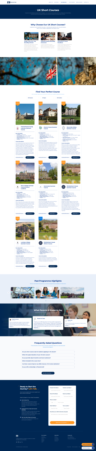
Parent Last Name (66, 393)
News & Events (79, 2)
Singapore (42, 439)
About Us (51, 2)
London (42, 438)
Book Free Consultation (61, 422)
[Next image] (87, 293)
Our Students (72, 2)
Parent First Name (54, 393)
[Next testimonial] (54, 332)
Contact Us (86, 2)
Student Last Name (67, 387)
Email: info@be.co (70, 436)
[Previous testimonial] (42, 332)
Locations (56, 2)
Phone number (53, 399)
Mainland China (43, 437)
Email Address (53, 405)
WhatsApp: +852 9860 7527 (72, 438)
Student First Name (54, 387)
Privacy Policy (69, 446)
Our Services (63, 2)
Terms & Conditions (75, 446)
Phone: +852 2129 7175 (71, 437)
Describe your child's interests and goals (59, 411)
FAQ (79, 446)
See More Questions (47, 373)
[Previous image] (8, 293)
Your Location (66, 405)
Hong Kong (43, 436)
